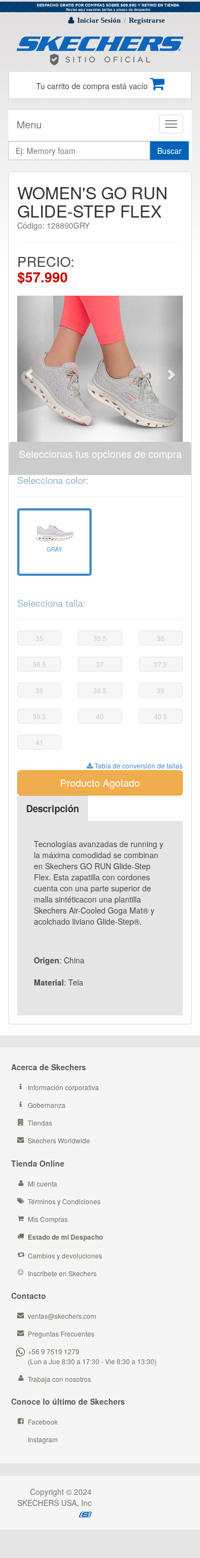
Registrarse (147, 20)
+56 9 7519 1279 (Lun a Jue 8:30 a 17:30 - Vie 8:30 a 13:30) (92, 1356)
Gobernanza (47, 1105)
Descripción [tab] (52, 808)
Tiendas (40, 1122)
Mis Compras (48, 1219)
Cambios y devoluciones (65, 1255)
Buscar (169, 150)
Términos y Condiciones (64, 1201)
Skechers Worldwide (59, 1140)
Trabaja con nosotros (59, 1379)
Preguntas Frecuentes (61, 1333)
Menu (29, 124)
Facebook (43, 1421)
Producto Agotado (100, 782)
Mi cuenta (42, 1183)
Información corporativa (63, 1087)
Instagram (43, 1439)
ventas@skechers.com (62, 1315)
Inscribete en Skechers (62, 1273)
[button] (29, 369)
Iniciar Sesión (99, 20)
